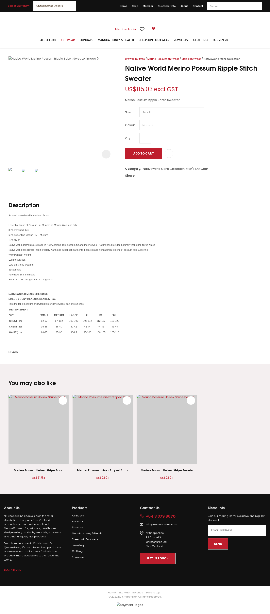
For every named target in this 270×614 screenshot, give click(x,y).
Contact (198, 6)
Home (123, 6)
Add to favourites (63, 400)
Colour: (130, 125)
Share (130, 176)
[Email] (149, 176)
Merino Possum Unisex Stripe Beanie (167, 470)
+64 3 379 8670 (161, 516)
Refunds (137, 592)
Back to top (153, 592)
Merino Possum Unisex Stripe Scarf (38, 470)
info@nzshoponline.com (161, 524)
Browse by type (135, 59)
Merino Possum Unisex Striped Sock (102, 470)
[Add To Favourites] (169, 153)
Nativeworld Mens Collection (222, 59)
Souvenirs (220, 40)
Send (218, 544)
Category (132, 169)
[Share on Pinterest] (155, 176)
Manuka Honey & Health (116, 40)
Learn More (12, 570)
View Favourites (142, 29)
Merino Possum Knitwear (163, 59)
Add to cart (143, 153)
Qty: (128, 138)
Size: (128, 112)
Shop (135, 6)
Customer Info (167, 6)
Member (148, 6)
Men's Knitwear (191, 59)
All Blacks (48, 40)
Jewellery (181, 40)
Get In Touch (158, 558)
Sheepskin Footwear (154, 40)
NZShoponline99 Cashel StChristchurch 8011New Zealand (156, 539)
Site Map (124, 592)
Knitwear (68, 40)
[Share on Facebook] (138, 176)
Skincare (86, 40)
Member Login (125, 29)
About (184, 6)
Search (257, 6)
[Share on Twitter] (143, 176)
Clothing (200, 40)
